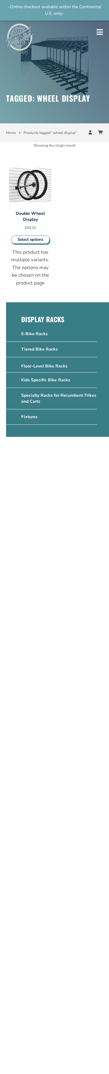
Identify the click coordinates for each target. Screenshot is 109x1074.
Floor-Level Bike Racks (44, 366)
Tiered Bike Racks (39, 349)
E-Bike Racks (34, 334)
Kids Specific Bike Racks (45, 380)
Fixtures (29, 417)
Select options (30, 239)
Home (11, 132)
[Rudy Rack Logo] (19, 35)
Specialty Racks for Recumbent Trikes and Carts (58, 398)
